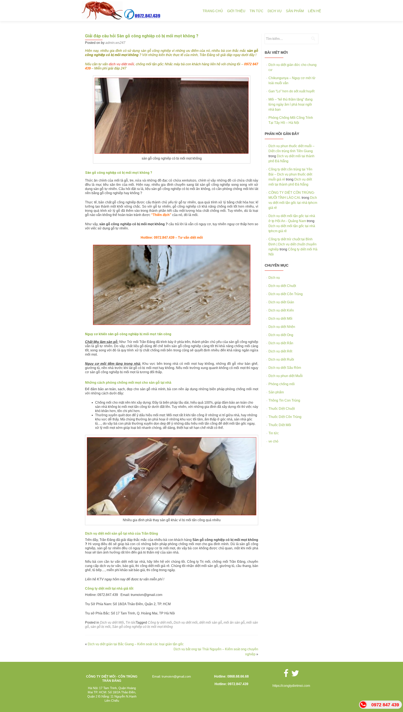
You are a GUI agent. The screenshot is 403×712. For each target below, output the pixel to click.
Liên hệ (314, 11)
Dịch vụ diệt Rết (280, 351)
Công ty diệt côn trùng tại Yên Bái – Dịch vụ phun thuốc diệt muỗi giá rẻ (290, 174)
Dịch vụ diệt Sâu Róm (284, 367)
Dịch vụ (275, 11)
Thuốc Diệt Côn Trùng (284, 417)
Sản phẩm (295, 11)
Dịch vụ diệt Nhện (281, 327)
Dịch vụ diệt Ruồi (281, 359)
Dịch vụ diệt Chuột (282, 286)
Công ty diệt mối (160, 622)
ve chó (273, 441)
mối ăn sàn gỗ (234, 622)
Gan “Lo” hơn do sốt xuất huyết (291, 91)
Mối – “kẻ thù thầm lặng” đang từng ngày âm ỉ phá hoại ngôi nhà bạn (290, 104)
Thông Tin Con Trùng (284, 400)
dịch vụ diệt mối (121, 64)
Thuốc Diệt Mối (279, 425)
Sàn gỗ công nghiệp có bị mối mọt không (142, 626)
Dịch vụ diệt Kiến (281, 310)
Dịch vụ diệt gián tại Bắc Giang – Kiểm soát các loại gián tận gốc (136, 644)
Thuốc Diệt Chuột (281, 408)
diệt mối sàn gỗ (210, 622)
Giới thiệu (236, 11)
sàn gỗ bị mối (100, 626)
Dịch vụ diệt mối (186, 622)
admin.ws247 (115, 42)
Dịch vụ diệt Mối (112, 622)
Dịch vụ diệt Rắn (280, 343)
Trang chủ (213, 11)
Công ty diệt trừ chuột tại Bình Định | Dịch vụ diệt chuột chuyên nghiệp (292, 244)
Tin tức (256, 11)
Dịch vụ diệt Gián (281, 302)
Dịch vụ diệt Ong (280, 335)
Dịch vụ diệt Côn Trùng (285, 294)
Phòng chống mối (281, 384)
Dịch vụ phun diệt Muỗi (285, 376)
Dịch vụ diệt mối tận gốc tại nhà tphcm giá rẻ (292, 202)
